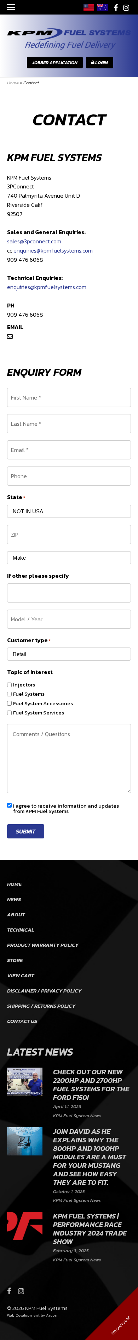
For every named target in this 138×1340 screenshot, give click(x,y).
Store (15, 960)
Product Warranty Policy (43, 945)
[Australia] (102, 7)
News (14, 899)
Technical (20, 930)
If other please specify (38, 575)
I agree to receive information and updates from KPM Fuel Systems (66, 808)
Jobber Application (54, 62)
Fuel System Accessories (43, 703)
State (16, 497)
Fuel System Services (38, 712)
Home (14, 884)
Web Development (23, 1315)
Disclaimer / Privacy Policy (44, 990)
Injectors (24, 684)
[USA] (89, 7)
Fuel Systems (29, 694)
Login (101, 62)
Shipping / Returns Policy (41, 1006)
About (16, 914)
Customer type (29, 640)
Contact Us (22, 1021)
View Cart (20, 975)
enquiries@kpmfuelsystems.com (53, 250)
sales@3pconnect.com (34, 241)
